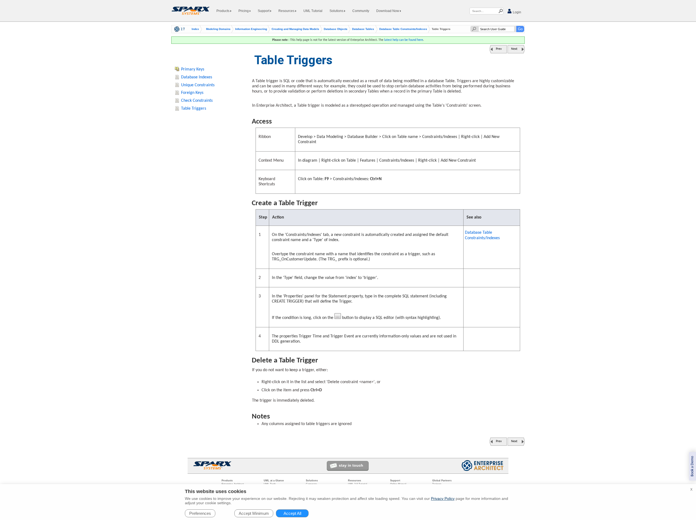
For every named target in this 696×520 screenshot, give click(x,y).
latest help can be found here (403, 40)
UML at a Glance (274, 480)
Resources (286, 11)
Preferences (200, 513)
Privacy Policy (443, 498)
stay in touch (351, 465)
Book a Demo (692, 466)
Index (195, 29)
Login (516, 12)
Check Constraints (197, 101)
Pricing (244, 11)
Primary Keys (192, 69)
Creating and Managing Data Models (295, 29)
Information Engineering (251, 29)
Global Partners (442, 480)
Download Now (388, 11)
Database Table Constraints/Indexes (403, 29)
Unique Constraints (198, 85)
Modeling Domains (218, 29)
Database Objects (335, 29)
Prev (499, 49)
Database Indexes (196, 77)
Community (360, 11)
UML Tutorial (312, 11)
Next (514, 49)
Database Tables (363, 29)
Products (223, 11)
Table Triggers (193, 108)
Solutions (337, 11)
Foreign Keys (192, 93)
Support (264, 11)
